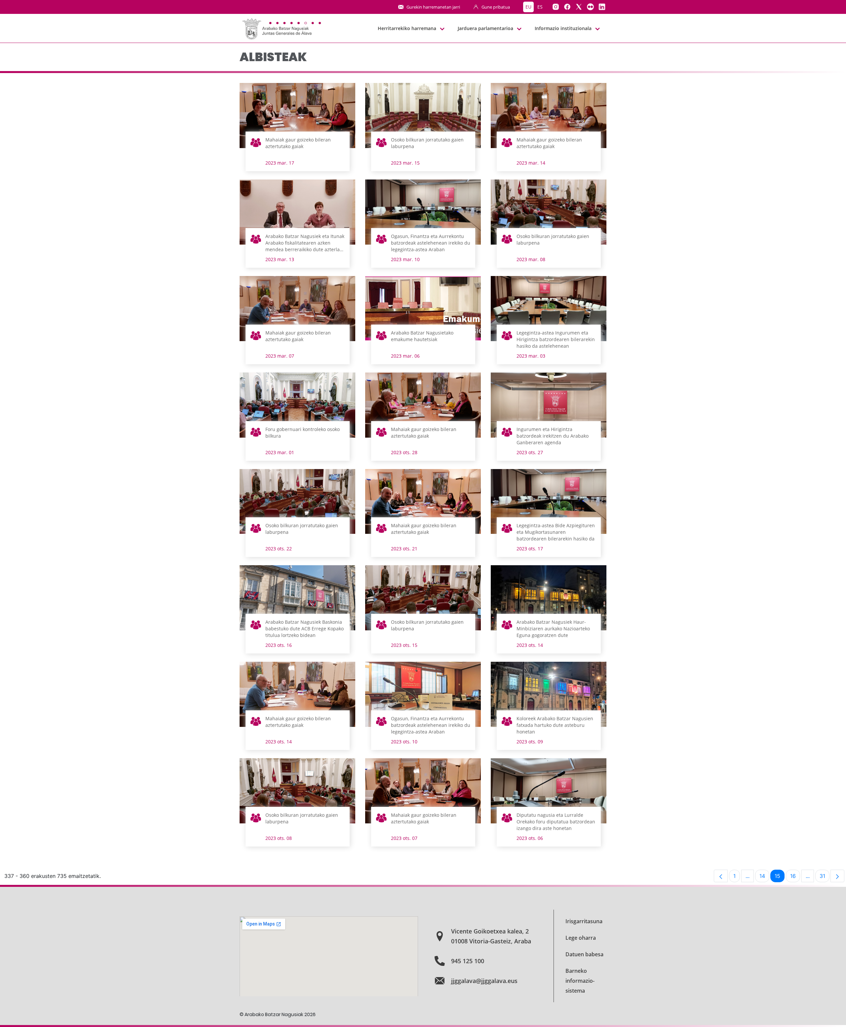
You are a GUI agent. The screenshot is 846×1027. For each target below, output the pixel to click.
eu (528, 7)
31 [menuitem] (824, 877)
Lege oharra (580, 937)
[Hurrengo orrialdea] (837, 876)
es (540, 7)
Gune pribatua (495, 7)
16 (795, 877)
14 (764, 877)
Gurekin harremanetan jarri (433, 7)
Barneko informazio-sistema (580, 980)
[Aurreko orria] (721, 876)
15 (780, 877)
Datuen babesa (584, 954)
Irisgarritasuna (583, 921)
